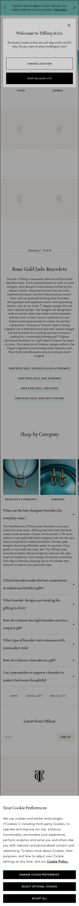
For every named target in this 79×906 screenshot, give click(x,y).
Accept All (39, 898)
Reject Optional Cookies (39, 886)
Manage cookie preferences (39, 874)
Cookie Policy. (57, 861)
